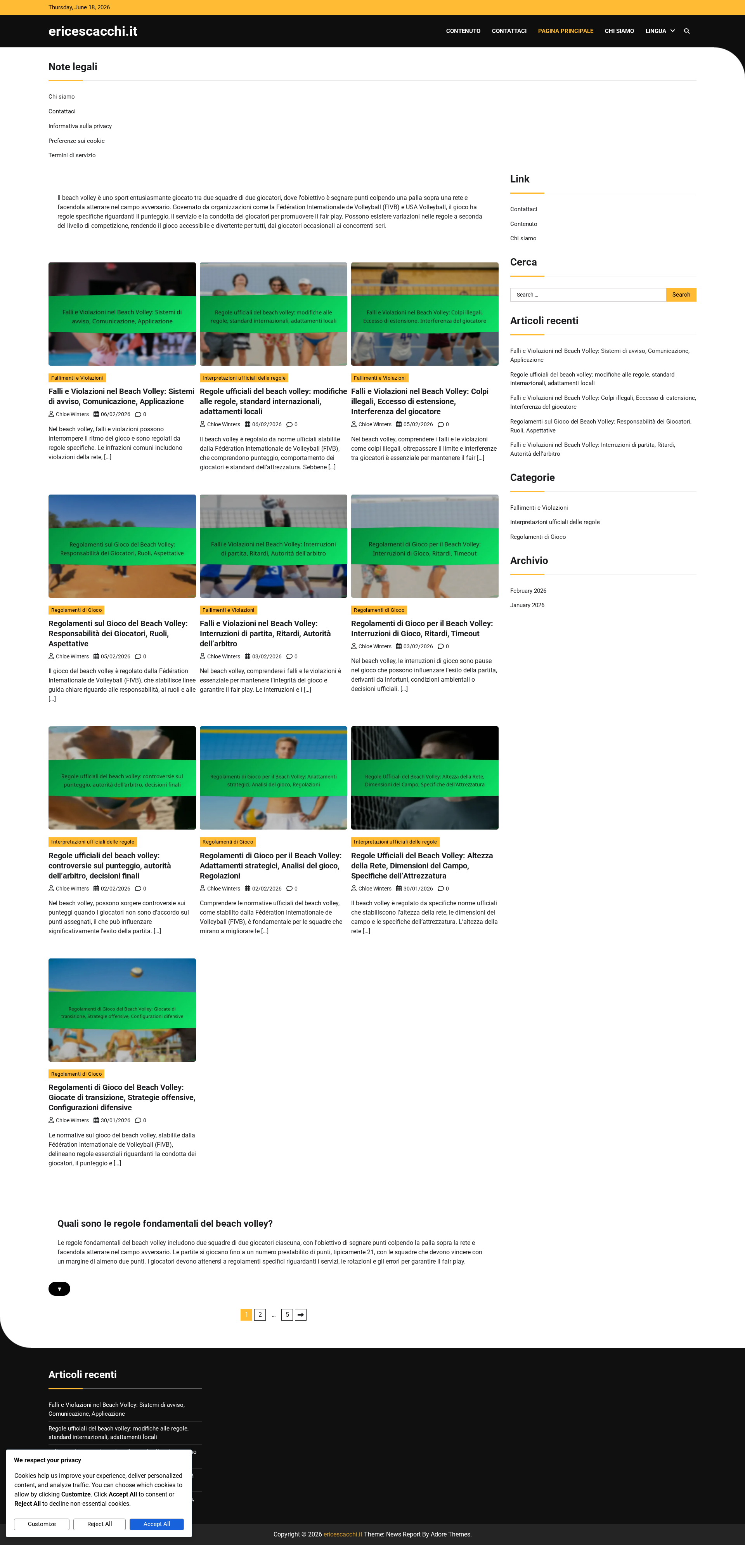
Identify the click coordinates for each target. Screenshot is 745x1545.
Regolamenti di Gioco (76, 610)
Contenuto (463, 31)
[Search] (687, 31)
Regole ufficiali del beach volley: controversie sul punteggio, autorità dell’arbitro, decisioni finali (110, 865)
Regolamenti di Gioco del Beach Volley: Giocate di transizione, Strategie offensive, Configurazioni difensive (122, 1097)
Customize (42, 1524)
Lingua (656, 31)
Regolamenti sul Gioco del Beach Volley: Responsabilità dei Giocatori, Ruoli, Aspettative (118, 633)
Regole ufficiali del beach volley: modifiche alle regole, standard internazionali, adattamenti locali (273, 401)
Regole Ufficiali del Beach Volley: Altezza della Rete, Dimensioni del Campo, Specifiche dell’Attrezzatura (422, 865)
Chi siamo (619, 31)
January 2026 (527, 605)
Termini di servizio (72, 155)
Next (301, 1315)
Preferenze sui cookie (77, 140)
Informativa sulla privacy (80, 126)
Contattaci (509, 31)
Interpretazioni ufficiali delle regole (244, 378)
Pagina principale (565, 31)
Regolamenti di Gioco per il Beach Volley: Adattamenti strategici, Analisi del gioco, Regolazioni (271, 865)
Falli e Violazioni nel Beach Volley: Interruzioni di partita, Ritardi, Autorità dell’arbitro (265, 633)
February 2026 (528, 590)
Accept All (157, 1524)
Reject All (99, 1524)
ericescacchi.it (93, 31)
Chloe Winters (72, 414)
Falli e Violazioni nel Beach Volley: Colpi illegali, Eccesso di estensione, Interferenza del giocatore (420, 401)
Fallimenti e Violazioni (77, 378)
